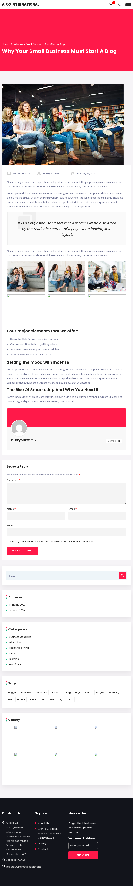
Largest (100, 692)
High (78, 692)
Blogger (12, 692)
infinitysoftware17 (53, 173)
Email (72, 509)
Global (55, 692)
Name (11, 509)
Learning (14, 659)
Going (67, 692)
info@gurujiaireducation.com (23, 866)
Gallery (42, 843)
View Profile (114, 440)
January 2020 (17, 610)
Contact (43, 849)
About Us (43, 823)
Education (15, 642)
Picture (21, 699)
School (33, 699)
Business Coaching (20, 637)
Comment (13, 480)
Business (26, 692)
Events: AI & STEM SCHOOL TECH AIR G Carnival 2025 (49, 833)
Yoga (61, 699)
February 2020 (17, 604)
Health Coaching (19, 647)
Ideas (12, 653)
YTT (71, 699)
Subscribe (83, 855)
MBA (10, 699)
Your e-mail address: (82, 838)
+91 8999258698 (15, 860)
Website (11, 525)
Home (5, 44)
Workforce (15, 664)
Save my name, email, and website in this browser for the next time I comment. (52, 541)
